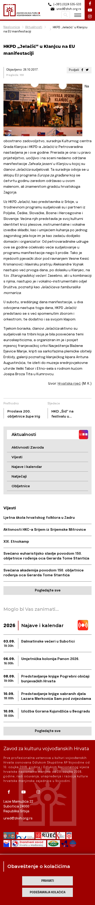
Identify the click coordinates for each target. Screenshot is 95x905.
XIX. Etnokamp (16, 542)
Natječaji (19, 476)
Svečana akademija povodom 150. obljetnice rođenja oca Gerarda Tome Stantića (43, 573)
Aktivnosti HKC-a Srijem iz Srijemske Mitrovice (44, 530)
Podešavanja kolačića (47, 892)
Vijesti (17, 457)
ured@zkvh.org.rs (18, 818)
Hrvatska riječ (69, 384)
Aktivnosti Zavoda (28, 447)
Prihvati (47, 880)
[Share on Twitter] (87, 70)
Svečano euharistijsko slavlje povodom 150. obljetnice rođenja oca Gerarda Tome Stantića (46, 556)
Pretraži (66, 15)
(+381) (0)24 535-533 (67, 4)
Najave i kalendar (27, 466)
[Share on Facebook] (82, 70)
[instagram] (40, 792)
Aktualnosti (33, 27)
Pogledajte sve (47, 590)
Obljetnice (21, 486)
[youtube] (25, 792)
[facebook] (10, 792)
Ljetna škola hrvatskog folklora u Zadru (39, 518)
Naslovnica (11, 27)
